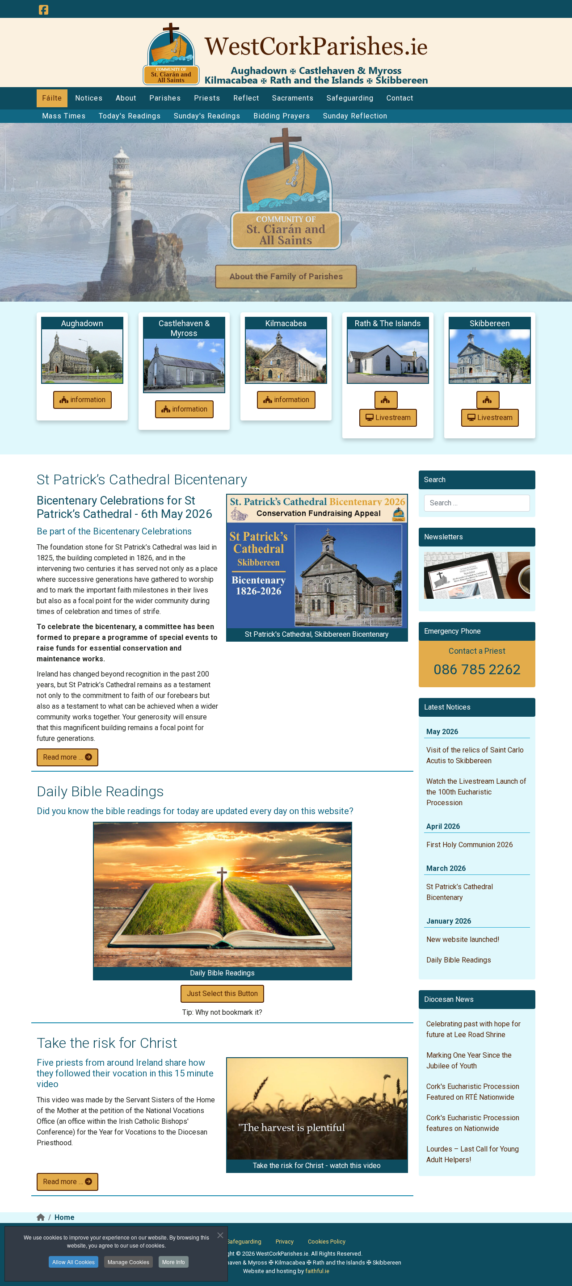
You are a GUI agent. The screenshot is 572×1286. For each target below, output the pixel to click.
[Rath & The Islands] (388, 356)
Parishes (165, 98)
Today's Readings (130, 116)
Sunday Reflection (355, 116)
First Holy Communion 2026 (469, 845)
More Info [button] (173, 1261)
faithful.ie (317, 1271)
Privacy (285, 1241)
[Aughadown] (82, 356)
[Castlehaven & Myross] (184, 365)
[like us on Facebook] (43, 10)
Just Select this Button (222, 993)
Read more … (64, 757)
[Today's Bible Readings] (222, 895)
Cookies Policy (326, 1241)
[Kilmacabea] (286, 356)
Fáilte (52, 98)
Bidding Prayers (281, 116)
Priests (207, 98)
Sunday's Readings (207, 116)
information (86, 399)
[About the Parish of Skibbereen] (488, 400)
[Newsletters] (477, 575)
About (126, 98)
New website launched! (463, 939)
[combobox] (477, 503)
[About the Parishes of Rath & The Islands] (386, 400)
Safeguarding (350, 98)
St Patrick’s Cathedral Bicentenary (142, 479)
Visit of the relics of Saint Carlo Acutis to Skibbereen (475, 755)
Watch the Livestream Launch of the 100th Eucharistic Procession (476, 792)
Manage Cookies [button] (128, 1261)
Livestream (392, 417)
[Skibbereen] (490, 356)
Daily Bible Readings (100, 791)
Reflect (246, 98)
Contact (400, 98)
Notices (89, 98)
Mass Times (64, 116)
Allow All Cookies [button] (73, 1261)
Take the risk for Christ (107, 1042)
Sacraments (293, 98)
